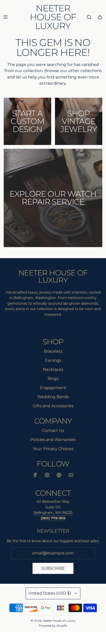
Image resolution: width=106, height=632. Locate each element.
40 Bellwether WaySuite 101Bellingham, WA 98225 (53, 507)
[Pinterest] (58, 476)
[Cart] (99, 17)
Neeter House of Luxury (53, 17)
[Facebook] (35, 476)
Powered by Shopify (53, 625)
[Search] (89, 17)
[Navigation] (5, 17)
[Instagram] (47, 476)
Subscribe (53, 568)
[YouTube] (70, 476)
